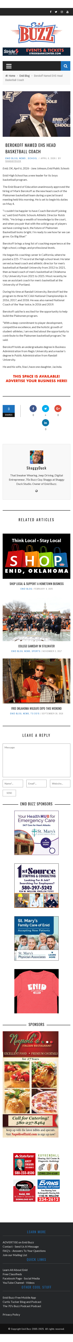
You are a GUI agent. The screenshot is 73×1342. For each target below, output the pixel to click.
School (32, 158)
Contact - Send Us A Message (21, 1246)
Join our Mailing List (15, 1255)
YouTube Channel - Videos (19, 1282)
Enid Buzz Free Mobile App (19, 1297)
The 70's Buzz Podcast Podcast (22, 1306)
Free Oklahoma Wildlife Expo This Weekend (36, 708)
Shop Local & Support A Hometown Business (37, 584)
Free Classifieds (12, 1274)
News (22, 158)
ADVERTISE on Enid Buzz (18, 1242)
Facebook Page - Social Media (21, 1278)
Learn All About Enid (15, 1269)
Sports (36, 651)
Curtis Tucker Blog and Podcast (22, 1301)
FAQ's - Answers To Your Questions (24, 1250)
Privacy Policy (11, 1314)
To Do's (35, 713)
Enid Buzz (26, 1328)
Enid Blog (11, 158)
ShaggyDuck (13, 161)
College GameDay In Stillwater (36, 646)
